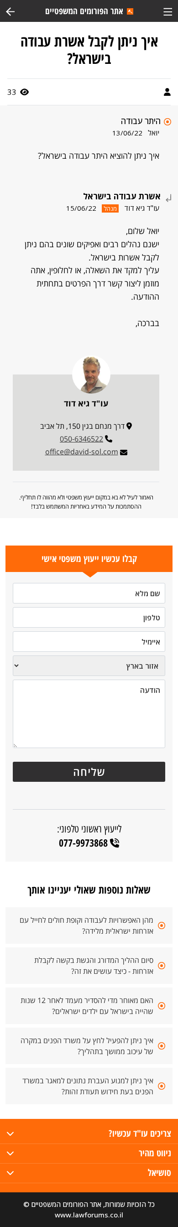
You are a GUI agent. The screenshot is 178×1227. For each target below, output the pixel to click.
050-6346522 (81, 439)
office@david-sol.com (81, 452)
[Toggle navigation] (168, 11)
